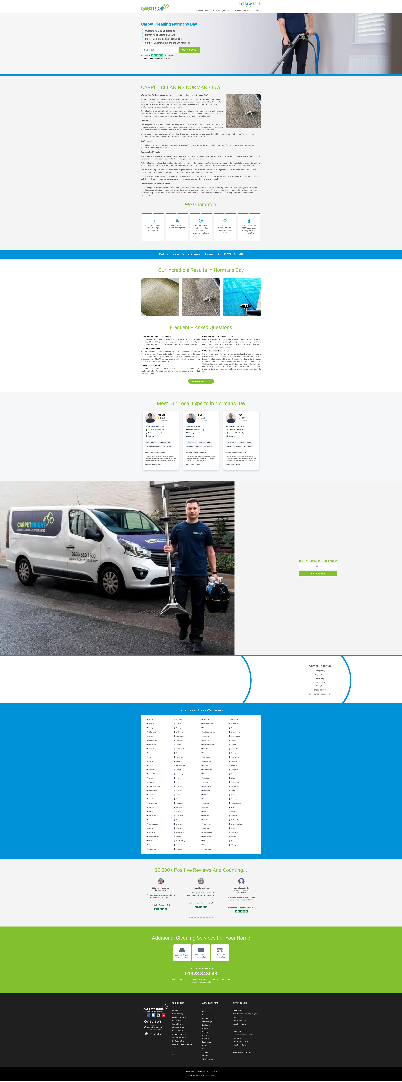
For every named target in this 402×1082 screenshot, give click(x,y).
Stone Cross (179, 828)
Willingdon (206, 845)
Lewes (178, 782)
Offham (205, 795)
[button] (189, 917)
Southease (179, 824)
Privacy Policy (190, 1071)
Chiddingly (206, 740)
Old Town (233, 795)
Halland (150, 765)
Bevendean (234, 728)
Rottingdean (179, 815)
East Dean (206, 749)
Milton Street (235, 786)
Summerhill (151, 832)
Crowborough (207, 1022)
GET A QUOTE (189, 50)
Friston (150, 761)
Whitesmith (179, 845)
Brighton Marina (181, 736)
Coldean (233, 740)
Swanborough (180, 832)
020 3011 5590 (243, 1042)
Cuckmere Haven (208, 744)
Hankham (151, 769)
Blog (173, 1055)
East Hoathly (234, 749)
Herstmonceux (207, 769)
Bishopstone (152, 732)
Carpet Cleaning (151, 442)
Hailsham (234, 761)
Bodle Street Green (209, 732)
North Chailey (152, 795)
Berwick (205, 728)
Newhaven (206, 790)
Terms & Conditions (202, 1071)
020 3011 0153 (243, 1021)
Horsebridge (179, 774)
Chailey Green (152, 740)
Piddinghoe (179, 803)
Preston (205, 807)
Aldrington (179, 719)
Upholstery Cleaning (165, 442)
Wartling (150, 841)
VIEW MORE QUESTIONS (201, 381)
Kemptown (179, 778)
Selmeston (179, 820)
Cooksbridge (152, 744)
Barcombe (179, 723)
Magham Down (207, 786)
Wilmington (234, 845)
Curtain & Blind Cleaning (153, 446)
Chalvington (179, 740)
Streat (233, 828)
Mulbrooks (179, 790)
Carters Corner (235, 736)
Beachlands (234, 723)
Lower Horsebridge (154, 786)
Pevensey (234, 799)
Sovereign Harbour (236, 824)
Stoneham (206, 828)
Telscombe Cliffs (153, 836)
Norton (178, 795)
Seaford (150, 820)
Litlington (206, 782)
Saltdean (206, 815)
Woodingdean (207, 849)
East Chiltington (180, 749)
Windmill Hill (152, 849)
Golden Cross (207, 761)
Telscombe (234, 832)
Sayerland (234, 815)
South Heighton (153, 824)
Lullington (179, 786)
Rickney (150, 811)
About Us (175, 1010)
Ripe (204, 811)
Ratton (233, 807)
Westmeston (152, 845)
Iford (232, 774)
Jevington (151, 778)
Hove (204, 774)
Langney (233, 778)
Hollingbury (234, 769)
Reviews (247, 11)
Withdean (179, 849)
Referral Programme (179, 1034)
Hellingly (178, 769)
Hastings (205, 1032)
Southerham (207, 824)
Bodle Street (179, 732)
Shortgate (206, 820)
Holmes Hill (151, 774)
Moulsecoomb (152, 790)
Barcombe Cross (208, 723)
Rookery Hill (152, 815)
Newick (233, 790)
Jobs (173, 1048)
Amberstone (234, 719)
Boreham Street (235, 732)
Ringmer (178, 811)
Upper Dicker (207, 836)
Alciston (150, 719)
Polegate (151, 807)
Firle (149, 757)
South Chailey (235, 820)
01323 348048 (249, 4)
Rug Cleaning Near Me (179, 1041)
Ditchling (233, 744)
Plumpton (206, 803)
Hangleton (234, 765)
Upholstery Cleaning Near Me (182, 1044)
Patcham (178, 799)
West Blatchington (181, 841)
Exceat (178, 753)
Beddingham (179, 728)
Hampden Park (180, 765)
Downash (151, 749)
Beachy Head (152, 728)
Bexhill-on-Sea (207, 1015)
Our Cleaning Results (221, 11)
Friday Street (235, 757)
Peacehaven (207, 799)
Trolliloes (179, 836)
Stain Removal (168, 446)
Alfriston (206, 719)
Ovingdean (151, 799)
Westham (234, 841)
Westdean (206, 841)
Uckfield (205, 1056)
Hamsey (205, 765)
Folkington (206, 757)
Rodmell (233, 811)
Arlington (151, 723)
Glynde (178, 761)
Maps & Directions (239, 1024)
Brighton (150, 736)
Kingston (206, 778)
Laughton (151, 782)
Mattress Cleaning (178, 1027)
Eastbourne (151, 753)
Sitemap (214, 1071)
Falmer (205, 753)
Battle (204, 1011)
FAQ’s (174, 1051)
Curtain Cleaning (177, 1024)
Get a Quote (236, 11)
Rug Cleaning (176, 1021)
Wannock (233, 836)
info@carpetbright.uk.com (320, 694)
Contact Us (257, 11)
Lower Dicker (235, 782)
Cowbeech (179, 744)
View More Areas (208, 1059)
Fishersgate (179, 757)
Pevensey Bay (152, 803)
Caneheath (206, 736)
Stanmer (151, 828)
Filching (233, 753)
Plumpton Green (236, 803)
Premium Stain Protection (181, 1031)
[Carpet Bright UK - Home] (155, 7)
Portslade (179, 807)
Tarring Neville (207, 832)
